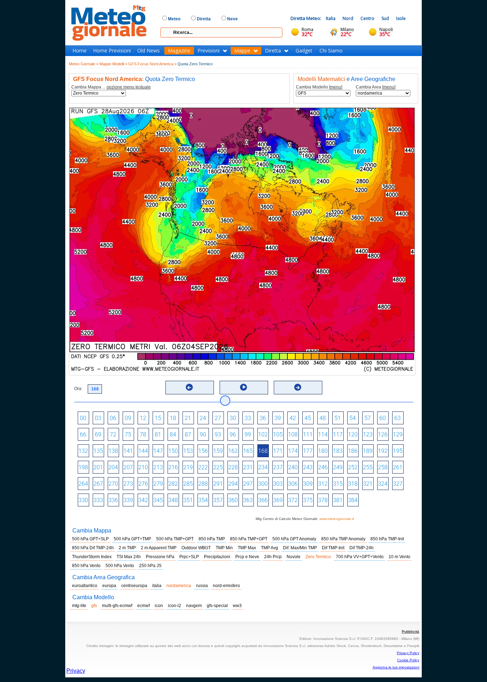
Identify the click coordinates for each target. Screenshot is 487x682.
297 (248, 483)
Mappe (242, 50)
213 (158, 467)
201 (98, 467)
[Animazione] (243, 387)
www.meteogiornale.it (336, 519)
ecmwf (143, 605)
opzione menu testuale (129, 87)
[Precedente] (189, 387)
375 (308, 500)
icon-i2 (174, 605)
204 (113, 467)
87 (188, 434)
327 (398, 483)
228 (233, 467)
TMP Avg (269, 547)
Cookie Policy (408, 660)
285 (188, 483)
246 (323, 467)
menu (335, 87)
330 (83, 500)
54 (352, 418)
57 (367, 418)
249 (338, 467)
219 (188, 467)
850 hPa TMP (212, 538)
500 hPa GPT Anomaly (294, 538)
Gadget (304, 50)
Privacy (75, 671)
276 (143, 483)
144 (143, 451)
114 (323, 434)
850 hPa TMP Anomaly (343, 538)
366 (263, 500)
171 (278, 451)
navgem (194, 605)
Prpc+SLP (189, 556)
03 (98, 418)
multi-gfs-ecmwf (117, 605)
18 (173, 418)
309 (308, 483)
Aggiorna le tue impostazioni (396, 667)
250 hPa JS (150, 565)
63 (397, 418)
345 (158, 500)
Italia (330, 18)
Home (79, 50)
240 (293, 467)
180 (323, 451)
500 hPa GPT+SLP (90, 538)
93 (218, 434)
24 (203, 418)
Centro (367, 18)
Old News (148, 50)
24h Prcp (273, 556)
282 (173, 483)
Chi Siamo (331, 50)
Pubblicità (410, 631)
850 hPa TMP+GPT (248, 538)
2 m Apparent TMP (158, 547)
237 (278, 467)
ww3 (237, 605)
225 (218, 467)
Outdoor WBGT (196, 547)
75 (128, 434)
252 (353, 467)
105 (278, 434)
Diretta (273, 50)
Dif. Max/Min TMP (300, 547)
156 (203, 451)
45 (307, 418)
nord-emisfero (226, 585)
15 (158, 418)
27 (218, 418)
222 (203, 467)
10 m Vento (399, 556)
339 (128, 500)
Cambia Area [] (375, 87)
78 (143, 434)
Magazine (179, 50)
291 (218, 483)
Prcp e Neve (247, 556)
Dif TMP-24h (361, 547)
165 (248, 451)
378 (323, 500)
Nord (348, 18)
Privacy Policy (408, 653)
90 (203, 434)
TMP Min (224, 547)
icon (159, 605)
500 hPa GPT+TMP (132, 538)
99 (248, 434)
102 (263, 434)
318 (353, 483)
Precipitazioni (217, 556)
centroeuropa (134, 585)
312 (323, 483)
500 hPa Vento (120, 565)
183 (338, 451)
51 (337, 418)
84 (173, 434)
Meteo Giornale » (83, 64)
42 (292, 418)
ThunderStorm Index (92, 556)
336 (113, 500)
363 (248, 500)
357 (218, 500)
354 (203, 500)
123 (368, 434)
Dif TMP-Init (333, 547)
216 (173, 467)
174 (293, 451)
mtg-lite (79, 605)
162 (233, 451)
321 (368, 483)
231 (248, 467)
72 (113, 434)
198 (83, 467)
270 (113, 483)
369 (278, 500)
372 (293, 500)
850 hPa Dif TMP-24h (93, 547)
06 (113, 418)
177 (308, 451)
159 (218, 451)
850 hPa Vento (86, 565)
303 (278, 483)
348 (173, 500)
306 (293, 483)
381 (338, 500)
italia (157, 585)
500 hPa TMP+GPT (175, 538)
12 (143, 418)
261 (398, 467)
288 (203, 483)
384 (353, 500)
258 (383, 467)
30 (233, 418)
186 (353, 451)
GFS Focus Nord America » (152, 64)
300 (263, 483)
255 (368, 467)
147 (158, 451)
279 (158, 483)
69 (98, 434)
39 (278, 418)
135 (98, 451)
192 (383, 451)
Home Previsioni (112, 50)
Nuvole (294, 556)
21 (188, 418)
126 (383, 434)
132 (83, 451)
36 (263, 418)
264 (83, 483)
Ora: (78, 388)
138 (113, 451)
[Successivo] (297, 387)
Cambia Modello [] (319, 87)
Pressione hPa (160, 556)
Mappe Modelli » (113, 64)
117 (338, 434)
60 (382, 418)
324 (383, 483)
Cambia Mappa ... (111, 87)
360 (233, 500)
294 (233, 483)
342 (143, 500)
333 (98, 500)
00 (83, 418)
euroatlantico (84, 585)
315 (338, 483)
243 (308, 467)
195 (398, 451)
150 (173, 451)
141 (128, 451)
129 (398, 434)
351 (188, 500)
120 (353, 434)
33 (248, 418)
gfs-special (217, 605)
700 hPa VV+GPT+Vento (360, 556)
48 (322, 418)
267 (98, 483)
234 (263, 467)
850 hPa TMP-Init (387, 538)
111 (308, 434)
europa (109, 585)
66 (83, 434)
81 (158, 434)
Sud (385, 18)
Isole (401, 18)
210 (143, 467)
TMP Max (247, 547)
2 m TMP (127, 547)
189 (368, 451)
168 (263, 451)
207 (128, 467)
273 (128, 483)
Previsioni (209, 50)
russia (202, 585)
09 (128, 418)
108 (293, 434)
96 (233, 434)
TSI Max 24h (129, 556)
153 (188, 451)
